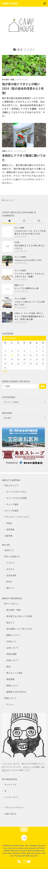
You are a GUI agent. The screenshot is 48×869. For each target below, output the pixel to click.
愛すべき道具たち (12, 556)
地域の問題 (11, 654)
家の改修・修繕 (8, 79)
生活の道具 (11, 575)
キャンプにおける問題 (16, 498)
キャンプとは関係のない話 (27, 288)
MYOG (9, 581)
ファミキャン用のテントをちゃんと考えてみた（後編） (30, 275)
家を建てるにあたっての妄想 (19, 616)
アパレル (10, 562)
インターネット (11, 797)
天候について (12, 660)
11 (12, 355)
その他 (17, 242)
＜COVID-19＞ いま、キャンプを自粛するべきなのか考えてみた (30, 232)
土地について (12, 647)
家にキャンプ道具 (14, 672)
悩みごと (10, 622)
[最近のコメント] (38, 221)
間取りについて (13, 635)
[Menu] (44, 3)
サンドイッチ (10, 784)
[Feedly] (19, 862)
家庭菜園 (10, 679)
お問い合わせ (10, 813)
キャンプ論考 (19, 227)
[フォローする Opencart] (24, 862)
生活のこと (9, 550)
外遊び (9, 523)
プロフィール (28, 767)
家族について (19, 285)
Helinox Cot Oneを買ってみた (28, 260)
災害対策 (8, 535)
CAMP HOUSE (10, 3)
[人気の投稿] (9, 221)
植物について (7, 151)
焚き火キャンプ (11, 485)
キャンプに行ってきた (16, 491)
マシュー (10, 704)
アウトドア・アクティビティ (17, 516)
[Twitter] (29, 862)
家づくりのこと (11, 603)
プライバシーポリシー (14, 807)
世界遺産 (10, 529)
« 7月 (4, 371)
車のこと (40, 313)
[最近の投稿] (24, 221)
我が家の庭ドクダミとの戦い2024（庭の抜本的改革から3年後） (23, 88)
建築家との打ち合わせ (16, 691)
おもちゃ (10, 569)
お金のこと (19, 313)
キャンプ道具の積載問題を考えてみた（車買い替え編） (29, 318)
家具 (8, 666)
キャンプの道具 (20, 257)
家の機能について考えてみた (19, 628)
